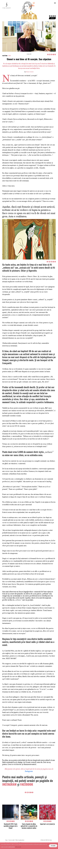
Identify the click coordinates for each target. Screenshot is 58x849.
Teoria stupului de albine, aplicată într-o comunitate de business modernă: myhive (29, 826)
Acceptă (53, 845)
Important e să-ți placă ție (47, 824)
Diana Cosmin (30, 71)
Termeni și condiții (11, 840)
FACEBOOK (26, 784)
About (52, 18)
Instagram (29, 771)
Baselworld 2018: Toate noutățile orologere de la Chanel (10, 826)
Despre (6, 840)
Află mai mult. (18, 847)
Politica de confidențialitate (19, 840)
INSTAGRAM (9, 784)
